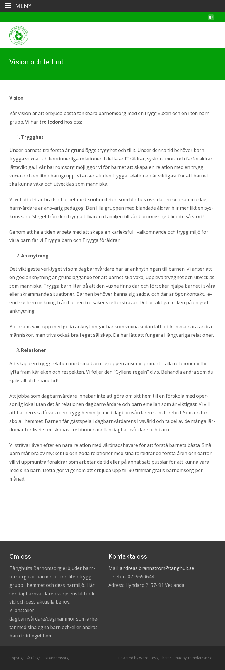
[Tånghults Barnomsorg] (14, 34)
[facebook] (211, 19)
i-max (178, 657)
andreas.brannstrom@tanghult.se (157, 568)
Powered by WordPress (138, 657)
